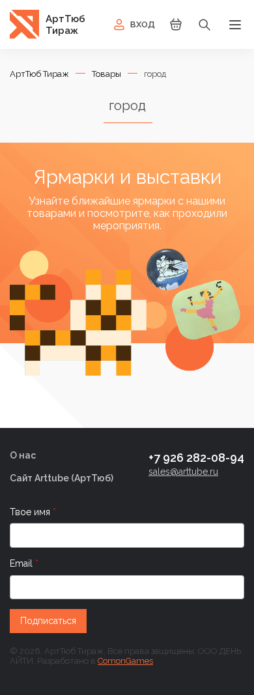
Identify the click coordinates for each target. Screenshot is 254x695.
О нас (23, 455)
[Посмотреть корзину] (176, 29)
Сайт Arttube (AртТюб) (61, 478)
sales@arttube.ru (183, 471)
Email (22, 563)
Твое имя (31, 512)
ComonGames (125, 661)
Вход (142, 24)
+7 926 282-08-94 (196, 457)
